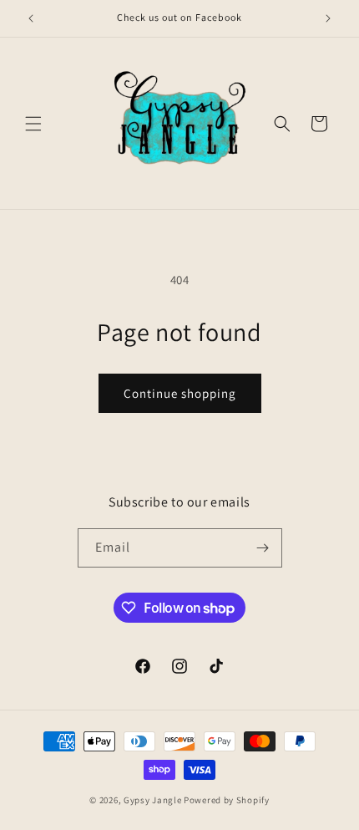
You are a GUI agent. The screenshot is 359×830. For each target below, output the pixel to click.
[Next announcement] (328, 18)
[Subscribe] (263, 548)
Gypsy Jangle (154, 800)
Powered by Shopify (227, 800)
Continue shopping (180, 393)
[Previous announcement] (31, 18)
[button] (33, 123)
